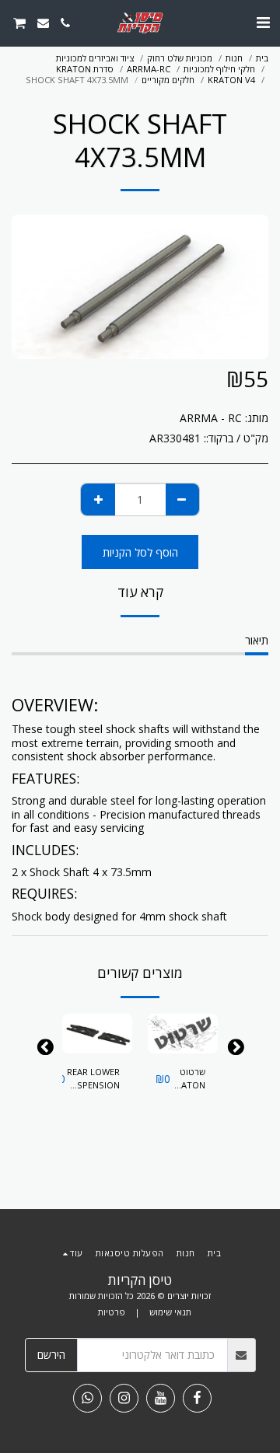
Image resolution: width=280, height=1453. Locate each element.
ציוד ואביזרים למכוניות (95, 58)
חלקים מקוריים (168, 80)
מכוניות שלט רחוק (179, 58)
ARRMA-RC (148, 69)
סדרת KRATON (85, 69)
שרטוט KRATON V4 (187, 1079)
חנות (234, 58)
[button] (263, 22)
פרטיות (111, 1312)
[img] (183, 1033)
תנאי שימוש (170, 1312)
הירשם (51, 1354)
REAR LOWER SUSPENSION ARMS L (92, 1079)
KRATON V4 (231, 80)
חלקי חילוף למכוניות (219, 69)
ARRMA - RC (211, 417)
